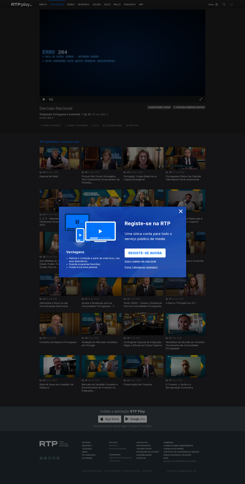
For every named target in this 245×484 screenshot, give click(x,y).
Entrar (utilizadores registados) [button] (141, 267)
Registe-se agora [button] (145, 253)
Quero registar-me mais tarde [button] (140, 261)
